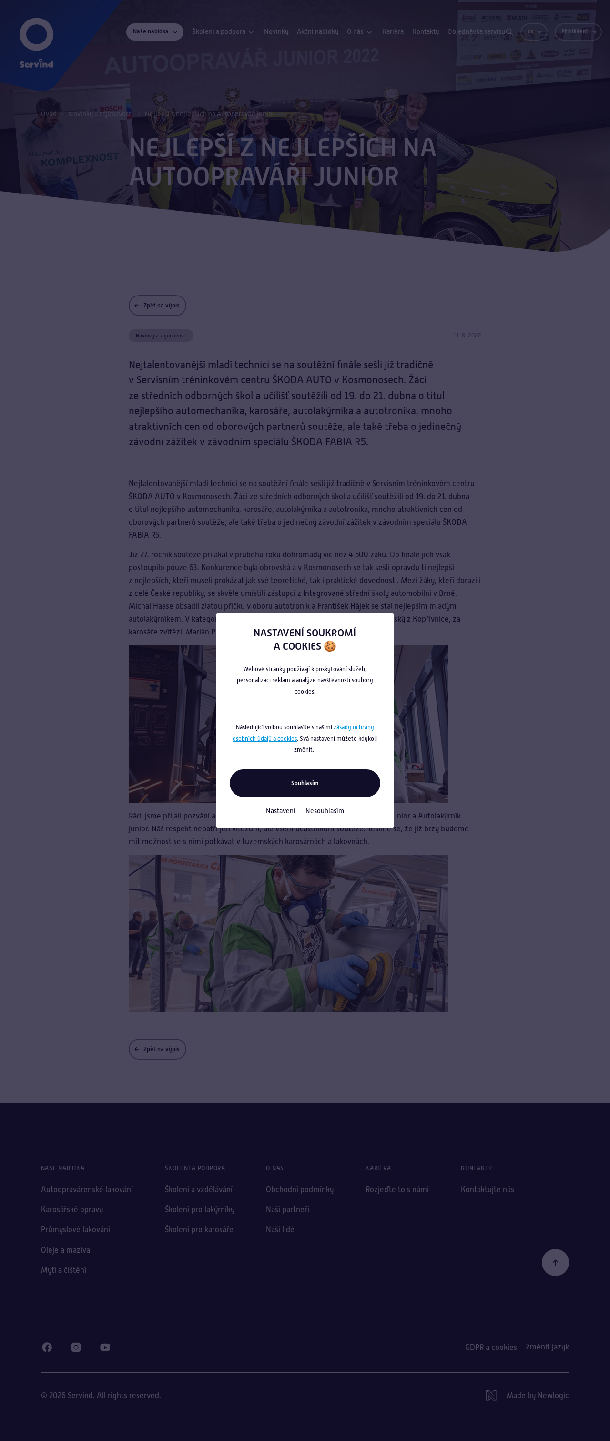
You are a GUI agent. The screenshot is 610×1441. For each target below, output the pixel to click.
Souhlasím (304, 783)
